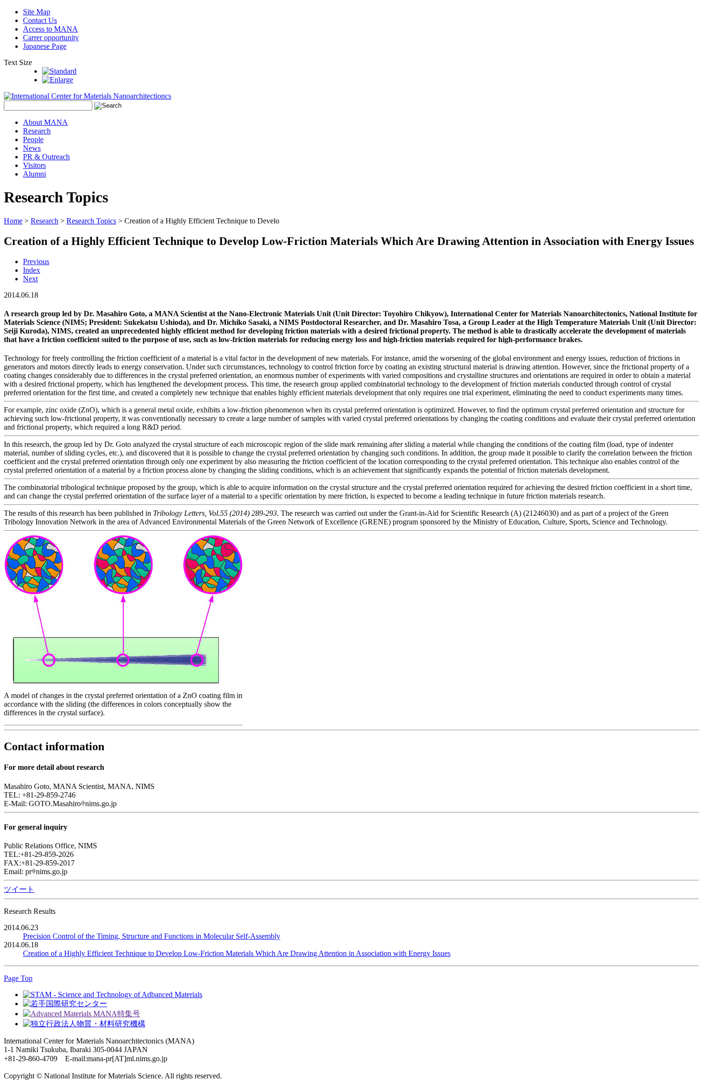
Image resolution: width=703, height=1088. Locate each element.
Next (30, 279)
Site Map (36, 12)
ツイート (19, 889)
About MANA (45, 122)
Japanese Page (44, 46)
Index (31, 270)
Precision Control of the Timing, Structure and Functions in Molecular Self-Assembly (151, 936)
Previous (36, 261)
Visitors (34, 165)
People (33, 139)
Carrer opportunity (51, 37)
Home (13, 221)
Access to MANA (50, 29)
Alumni (34, 174)
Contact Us (40, 20)
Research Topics (91, 221)
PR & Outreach (46, 157)
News (32, 148)
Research (37, 131)
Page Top (18, 978)
